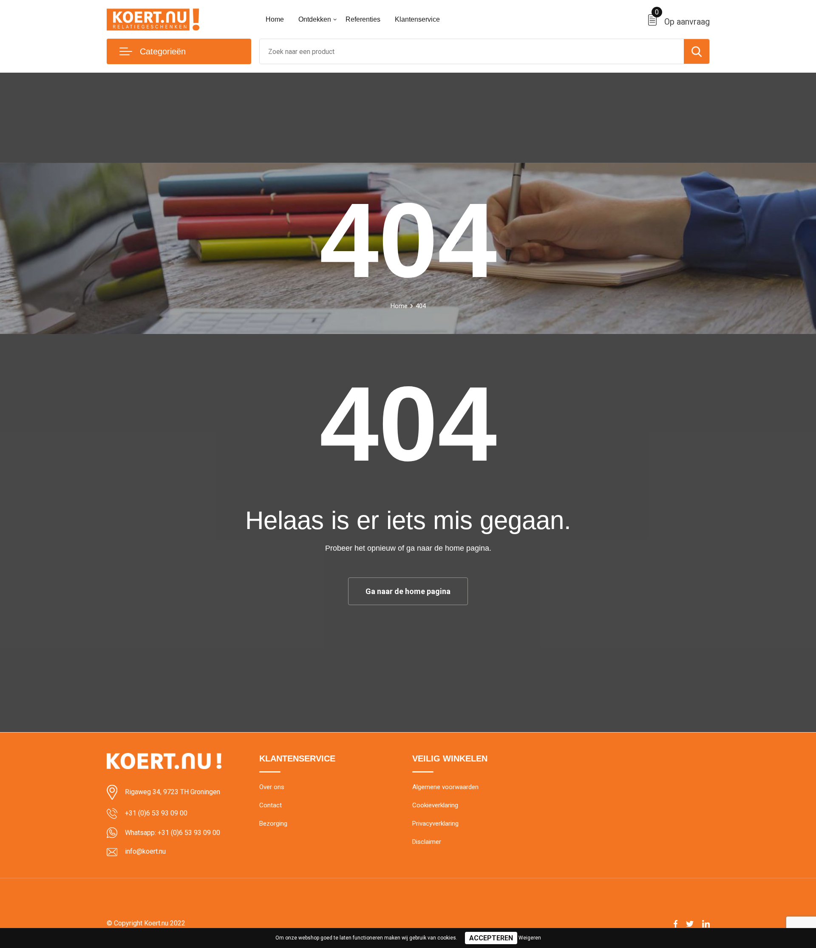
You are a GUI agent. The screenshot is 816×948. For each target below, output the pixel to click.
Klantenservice (417, 19)
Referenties (363, 19)
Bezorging (273, 823)
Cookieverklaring (435, 805)
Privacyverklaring (435, 823)
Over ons (271, 787)
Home (275, 19)
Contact (270, 805)
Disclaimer (426, 842)
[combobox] (472, 51)
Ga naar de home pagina (408, 591)
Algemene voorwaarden (445, 787)
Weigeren (529, 938)
